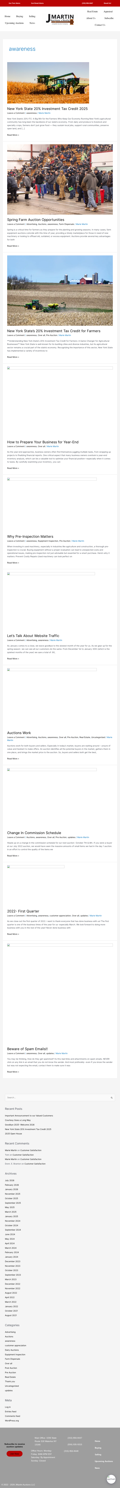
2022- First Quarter (23, 911)
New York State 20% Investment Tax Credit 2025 (47, 109)
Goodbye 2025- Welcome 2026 (20, 1125)
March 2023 (11, 1279)
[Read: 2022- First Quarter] (35, 885)
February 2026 (12, 1185)
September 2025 (13, 1203)
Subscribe (109, 18)
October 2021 (11, 1311)
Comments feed (12, 1416)
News (32, 22)
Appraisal (108, 11)
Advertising (31, 224)
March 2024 (11, 1248)
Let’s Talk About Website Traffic (33, 636)
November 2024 (12, 1221)
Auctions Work (19, 733)
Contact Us (100, 24)
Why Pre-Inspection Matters (30, 536)
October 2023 (11, 1270)
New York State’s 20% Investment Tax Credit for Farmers (53, 331)
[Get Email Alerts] (27, 3)
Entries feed (10, 1411)
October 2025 (11, 1198)
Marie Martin (11, 1150)
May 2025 (9, 1207)
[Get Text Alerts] (5, 3)
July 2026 (9, 1180)
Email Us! (107, 3)
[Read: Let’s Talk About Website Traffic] (51, 601)
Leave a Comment (16, 113)
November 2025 (12, 1194)
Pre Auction (51, 335)
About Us (90, 18)
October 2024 (11, 1225)
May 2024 (10, 1239)
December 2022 (12, 1284)
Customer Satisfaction (30, 1150)
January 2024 (11, 1257)
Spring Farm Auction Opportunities (35, 220)
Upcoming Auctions (14, 22)
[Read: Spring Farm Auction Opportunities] (60, 179)
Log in (8, 1407)
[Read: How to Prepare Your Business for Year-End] (60, 401)
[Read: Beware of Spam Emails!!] (60, 993)
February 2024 (12, 1252)
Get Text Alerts (14, 3)
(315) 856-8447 (87, 3)
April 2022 (9, 1297)
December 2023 (12, 1261)
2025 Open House (13, 1133)
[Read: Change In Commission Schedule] (52, 797)
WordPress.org (12, 1420)
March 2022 (10, 1302)
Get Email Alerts (37, 3)
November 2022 (12, 1288)
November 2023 (12, 1266)
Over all (41, 335)
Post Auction (11, 1368)
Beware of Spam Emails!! (27, 1049)
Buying (19, 16)
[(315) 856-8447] (78, 3)
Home (7, 16)
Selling (32, 16)
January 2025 (11, 1216)
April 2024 (10, 1243)
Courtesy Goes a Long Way (18, 1120)
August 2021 (11, 1315)
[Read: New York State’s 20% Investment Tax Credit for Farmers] (60, 290)
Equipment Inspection (48, 541)
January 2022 (11, 1306)
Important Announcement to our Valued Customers (29, 1115)
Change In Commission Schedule (34, 833)
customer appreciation (60, 915)
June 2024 (10, 1234)
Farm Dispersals (66, 224)
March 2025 (10, 1212)
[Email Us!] (100, 3)
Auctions (42, 224)
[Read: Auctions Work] (52, 697)
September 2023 (13, 1275)
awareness (31, 113)
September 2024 (13, 1230)
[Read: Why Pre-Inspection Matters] (52, 504)
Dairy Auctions (12, 1350)
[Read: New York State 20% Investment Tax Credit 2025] (48, 83)
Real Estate (92, 11)
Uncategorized (98, 737)
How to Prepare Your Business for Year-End (43, 442)
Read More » (13, 134)
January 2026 (11, 1189)
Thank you (10, 1381)
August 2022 (11, 1293)
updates (71, 837)
